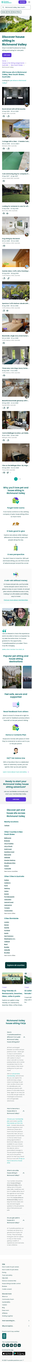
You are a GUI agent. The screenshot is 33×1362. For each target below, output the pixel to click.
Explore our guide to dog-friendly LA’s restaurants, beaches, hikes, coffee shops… (12, 1002)
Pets (9, 12)
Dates (4, 12)
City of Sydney (8, 843)
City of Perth (8, 846)
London (6, 922)
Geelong (7, 888)
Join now (7, 55)
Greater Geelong (9, 860)
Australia (5, 65)
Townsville (7, 868)
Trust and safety (7, 1275)
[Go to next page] (20, 479)
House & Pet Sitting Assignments (13, 63)
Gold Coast (8, 849)
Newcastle (7, 855)
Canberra (7, 883)
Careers (4, 1305)
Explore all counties (16, 965)
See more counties (11, 871)
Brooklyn (7, 953)
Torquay (7, 908)
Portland (7, 930)
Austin (6, 933)
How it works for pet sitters (10, 1270)
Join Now (22, 2)
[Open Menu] (29, 2)
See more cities (9, 913)
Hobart (6, 866)
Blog (3, 1307)
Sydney (6, 880)
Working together (7, 1316)
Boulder (6, 947)
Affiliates (4, 1313)
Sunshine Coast (9, 852)
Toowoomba (8, 911)
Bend (5, 944)
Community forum (8, 1299)
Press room (5, 1310)
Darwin (6, 894)
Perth (6, 886)
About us (5, 1296)
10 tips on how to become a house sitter (16, 1161)
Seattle (6, 928)
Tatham (6, 825)
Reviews (4, 1286)
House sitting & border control (11, 1283)
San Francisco (8, 936)
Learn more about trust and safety (15, 772)
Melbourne (7, 838)
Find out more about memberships (16, 600)
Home (4, 61)
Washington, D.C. (9, 939)
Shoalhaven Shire (9, 863)
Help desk (5, 1278)
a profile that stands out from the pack (15, 1123)
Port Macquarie (9, 897)
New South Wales (17, 65)
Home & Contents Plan (9, 1281)
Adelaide (7, 857)
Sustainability (6, 1302)
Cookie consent (7, 1289)
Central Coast (8, 902)
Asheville (7, 950)
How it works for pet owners (10, 1267)
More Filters (17, 12)
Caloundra (7, 899)
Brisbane (7, 841)
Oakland (7, 941)
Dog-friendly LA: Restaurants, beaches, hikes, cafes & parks (12, 993)
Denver (6, 925)
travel (4, 987)
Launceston (8, 905)
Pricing (4, 1272)
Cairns (6, 891)
